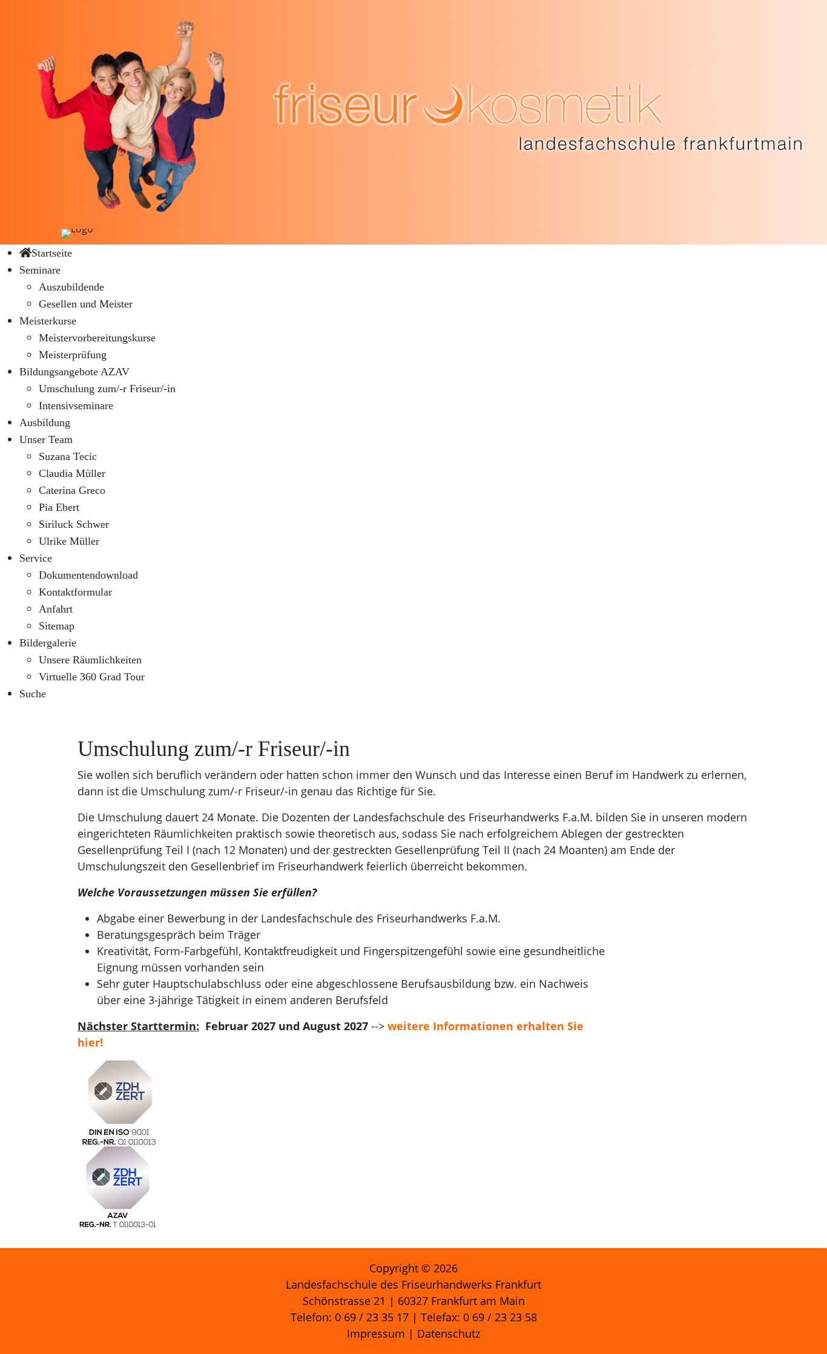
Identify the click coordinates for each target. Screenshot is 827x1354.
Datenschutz (448, 1333)
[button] (40, 269)
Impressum (376, 1333)
